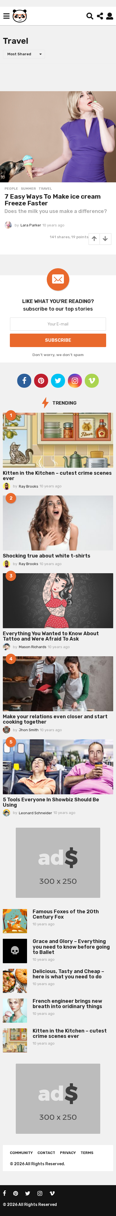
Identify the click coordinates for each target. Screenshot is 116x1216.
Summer (28, 188)
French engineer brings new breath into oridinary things (67, 1003)
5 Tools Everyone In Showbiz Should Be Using (51, 802)
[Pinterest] (41, 381)
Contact (46, 1153)
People (11, 188)
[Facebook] (24, 381)
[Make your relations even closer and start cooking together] (58, 683)
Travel (45, 188)
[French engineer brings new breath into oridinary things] (15, 1011)
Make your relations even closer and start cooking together (55, 719)
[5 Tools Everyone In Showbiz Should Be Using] (58, 766)
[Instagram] (75, 381)
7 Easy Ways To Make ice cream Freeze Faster (53, 199)
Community (21, 1153)
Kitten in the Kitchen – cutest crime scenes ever (57, 475)
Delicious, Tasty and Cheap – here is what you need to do (68, 974)
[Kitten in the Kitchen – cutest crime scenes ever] (58, 440)
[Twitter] (58, 381)
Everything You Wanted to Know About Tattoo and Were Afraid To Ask (51, 636)
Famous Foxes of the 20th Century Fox (66, 914)
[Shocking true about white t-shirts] (58, 522)
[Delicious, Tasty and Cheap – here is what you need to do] (15, 981)
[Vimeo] (92, 381)
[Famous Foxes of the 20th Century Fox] (15, 921)
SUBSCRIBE (58, 340)
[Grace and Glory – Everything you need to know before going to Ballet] (15, 951)
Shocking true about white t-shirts (46, 556)
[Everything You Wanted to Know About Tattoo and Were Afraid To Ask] (58, 600)
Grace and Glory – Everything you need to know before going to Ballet (71, 946)
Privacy (68, 1153)
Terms (87, 1153)
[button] (6, 16)
